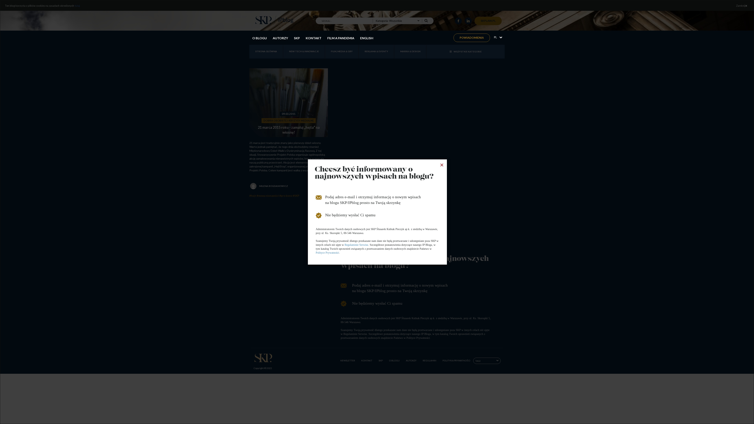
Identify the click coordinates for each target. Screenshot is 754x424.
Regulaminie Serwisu (356, 244)
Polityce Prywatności (327, 252)
